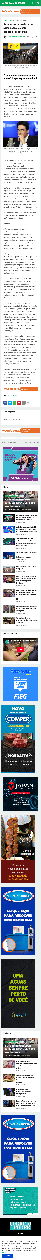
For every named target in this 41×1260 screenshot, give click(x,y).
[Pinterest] (19, 403)
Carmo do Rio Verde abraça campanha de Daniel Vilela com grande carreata (20, 502)
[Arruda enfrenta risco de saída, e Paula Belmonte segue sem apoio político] (9, 609)
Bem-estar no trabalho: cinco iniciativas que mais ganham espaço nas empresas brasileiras (26, 579)
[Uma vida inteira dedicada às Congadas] (9, 569)
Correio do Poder (15, 2)
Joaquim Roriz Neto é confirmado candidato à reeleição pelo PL (24, 1091)
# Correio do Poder (21, 20)
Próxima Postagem (32, 443)
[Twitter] (10, 403)
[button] (2, 3)
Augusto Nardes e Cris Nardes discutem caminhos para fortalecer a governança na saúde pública (26, 556)
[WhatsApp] (14, 403)
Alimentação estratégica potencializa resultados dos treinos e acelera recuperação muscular (26, 1078)
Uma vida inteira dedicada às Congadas (26, 568)
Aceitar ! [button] (7, 1256)
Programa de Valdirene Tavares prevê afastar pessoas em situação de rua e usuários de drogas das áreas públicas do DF (26, 594)
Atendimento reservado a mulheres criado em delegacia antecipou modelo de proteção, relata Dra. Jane (26, 542)
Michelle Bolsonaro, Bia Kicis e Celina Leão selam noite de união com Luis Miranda (26, 517)
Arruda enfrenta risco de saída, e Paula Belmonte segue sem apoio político (26, 608)
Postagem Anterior (9, 443)
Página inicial (8, 20)
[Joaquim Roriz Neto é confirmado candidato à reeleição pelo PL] (9, 1092)
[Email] (24, 403)
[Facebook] (5, 403)
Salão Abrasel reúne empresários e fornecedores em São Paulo (26, 620)
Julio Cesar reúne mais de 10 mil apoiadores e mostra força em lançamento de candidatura (26, 529)
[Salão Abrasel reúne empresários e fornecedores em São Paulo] (9, 620)
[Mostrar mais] (28, 403)
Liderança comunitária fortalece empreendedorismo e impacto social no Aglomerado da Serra (26, 1064)
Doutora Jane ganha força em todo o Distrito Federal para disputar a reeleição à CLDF (26, 1103)
